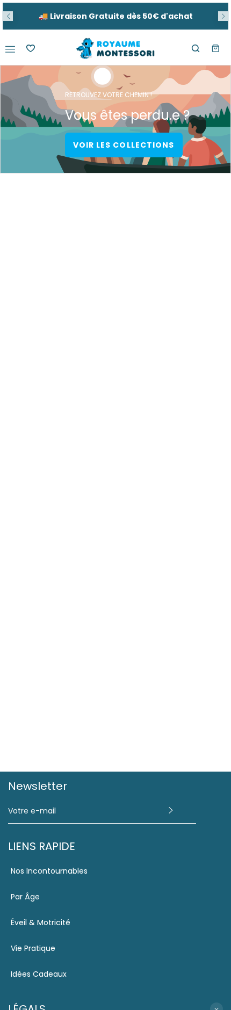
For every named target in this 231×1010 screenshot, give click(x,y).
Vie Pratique (33, 948)
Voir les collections (124, 145)
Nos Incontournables (49, 871)
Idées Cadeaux (39, 974)
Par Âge (25, 896)
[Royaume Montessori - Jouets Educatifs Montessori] (115, 49)
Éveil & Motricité (40, 922)
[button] (8, 16)
